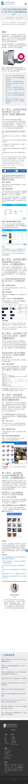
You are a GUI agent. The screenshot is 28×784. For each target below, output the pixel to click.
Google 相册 (12, 484)
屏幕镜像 (6, 753)
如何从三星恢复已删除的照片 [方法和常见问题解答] (14, 684)
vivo (16, 767)
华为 (9, 766)
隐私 (5, 740)
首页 (2, 22)
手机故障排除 (20, 766)
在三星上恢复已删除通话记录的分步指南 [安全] (14, 694)
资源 (6, 22)
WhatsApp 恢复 (14, 744)
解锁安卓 (10, 769)
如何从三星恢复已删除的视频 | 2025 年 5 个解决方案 (15, 666)
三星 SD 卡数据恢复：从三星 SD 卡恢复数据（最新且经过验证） (15, 707)
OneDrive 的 (18, 402)
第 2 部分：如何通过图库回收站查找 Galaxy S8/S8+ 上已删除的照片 (15, 83)
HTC (18, 764)
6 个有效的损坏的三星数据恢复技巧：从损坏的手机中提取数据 (15, 713)
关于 (5, 737)
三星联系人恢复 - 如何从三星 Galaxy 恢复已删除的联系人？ (14, 660)
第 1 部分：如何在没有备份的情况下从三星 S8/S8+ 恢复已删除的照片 (15, 77)
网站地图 (6, 743)
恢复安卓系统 (7, 758)
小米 (12, 766)
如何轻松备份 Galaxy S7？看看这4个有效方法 (14, 573)
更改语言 (13, 729)
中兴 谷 (6, 767)
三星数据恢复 (12, 22)
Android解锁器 (8, 751)
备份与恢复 (13, 743)
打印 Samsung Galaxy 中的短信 (12, 323)
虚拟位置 (9, 770)
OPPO (12, 767)
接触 (5, 738)
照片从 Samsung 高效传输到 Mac (17, 249)
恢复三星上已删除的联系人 (13, 144)
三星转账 (13, 740)
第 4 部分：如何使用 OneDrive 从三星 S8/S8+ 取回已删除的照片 (15, 95)
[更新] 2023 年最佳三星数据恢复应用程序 (14, 689)
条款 (5, 741)
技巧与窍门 (19, 770)
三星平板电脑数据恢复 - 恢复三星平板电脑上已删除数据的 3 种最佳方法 (15, 673)
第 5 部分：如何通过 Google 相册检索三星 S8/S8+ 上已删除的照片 (15, 101)
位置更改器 (7, 752)
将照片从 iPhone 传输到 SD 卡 (10, 327)
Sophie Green (10, 18)
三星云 (7, 341)
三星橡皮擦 (13, 741)
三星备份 (13, 737)
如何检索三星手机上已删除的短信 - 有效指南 (15, 678)
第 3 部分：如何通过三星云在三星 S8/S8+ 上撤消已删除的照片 (15, 89)
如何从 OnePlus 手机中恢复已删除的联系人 (13, 253)
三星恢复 (13, 738)
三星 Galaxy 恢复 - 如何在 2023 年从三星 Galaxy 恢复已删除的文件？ (14, 701)
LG (10, 764)
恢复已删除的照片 (18, 140)
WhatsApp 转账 (8, 755)
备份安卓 (6, 756)
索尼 (20, 764)
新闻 (6, 772)
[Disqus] (14, 632)
